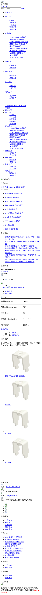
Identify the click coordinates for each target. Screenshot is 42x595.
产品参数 (8, 294)
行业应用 (12, 23)
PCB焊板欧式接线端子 (18, 37)
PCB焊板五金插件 (16, 57)
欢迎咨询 (4, 287)
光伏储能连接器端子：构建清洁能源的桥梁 (21, 259)
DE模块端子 (14, 55)
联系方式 (12, 96)
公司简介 (12, 20)
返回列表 (4, 329)
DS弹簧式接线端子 (16, 39)
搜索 (23, 8)
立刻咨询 (4, 271)
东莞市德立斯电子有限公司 (15, 106)
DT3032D (15, 335)
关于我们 (8, 16)
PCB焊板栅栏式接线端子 (18, 42)
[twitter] (6, 506)
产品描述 (8, 291)
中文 (2, 6)
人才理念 (12, 88)
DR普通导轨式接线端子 (18, 48)
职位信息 (12, 86)
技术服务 (8, 72)
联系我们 (8, 92)
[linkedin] (6, 508)
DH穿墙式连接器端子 (17, 51)
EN (8, 108)
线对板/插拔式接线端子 (18, 44)
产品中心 (8, 33)
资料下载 (12, 78)
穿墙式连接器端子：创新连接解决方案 (19, 246)
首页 (2, 187)
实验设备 (12, 29)
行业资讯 (12, 68)
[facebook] (6, 504)
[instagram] (6, 510)
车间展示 (12, 25)
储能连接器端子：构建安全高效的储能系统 (21, 248)
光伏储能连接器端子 (17, 53)
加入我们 (8, 82)
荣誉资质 (12, 27)
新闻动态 (8, 61)
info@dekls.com (11, 495)
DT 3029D (15, 333)
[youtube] (6, 512)
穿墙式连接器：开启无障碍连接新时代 (19, 262)
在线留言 (12, 98)
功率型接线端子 (15, 46)
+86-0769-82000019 (17, 287)
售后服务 (12, 75)
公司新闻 (12, 65)
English (7, 6)
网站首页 (8, 12)
